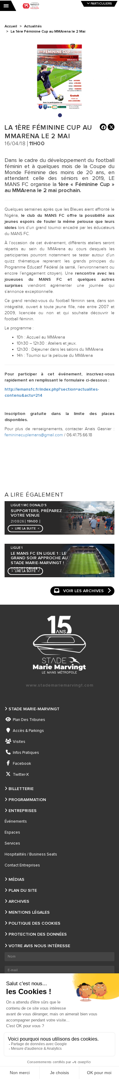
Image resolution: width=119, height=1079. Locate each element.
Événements (16, 822)
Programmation (27, 800)
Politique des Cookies (34, 923)
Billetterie (21, 789)
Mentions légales (29, 912)
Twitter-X (21, 775)
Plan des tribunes (29, 720)
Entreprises (23, 811)
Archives (19, 901)
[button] (25, 528)
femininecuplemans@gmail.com (34, 435)
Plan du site (23, 890)
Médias (16, 879)
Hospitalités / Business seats (31, 854)
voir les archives (83, 591)
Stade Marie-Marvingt (34, 709)
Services (12, 843)
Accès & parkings (28, 731)
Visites (19, 742)
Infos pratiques (26, 753)
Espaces (12, 833)
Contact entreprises (22, 865)
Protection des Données (38, 934)
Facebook (22, 764)
